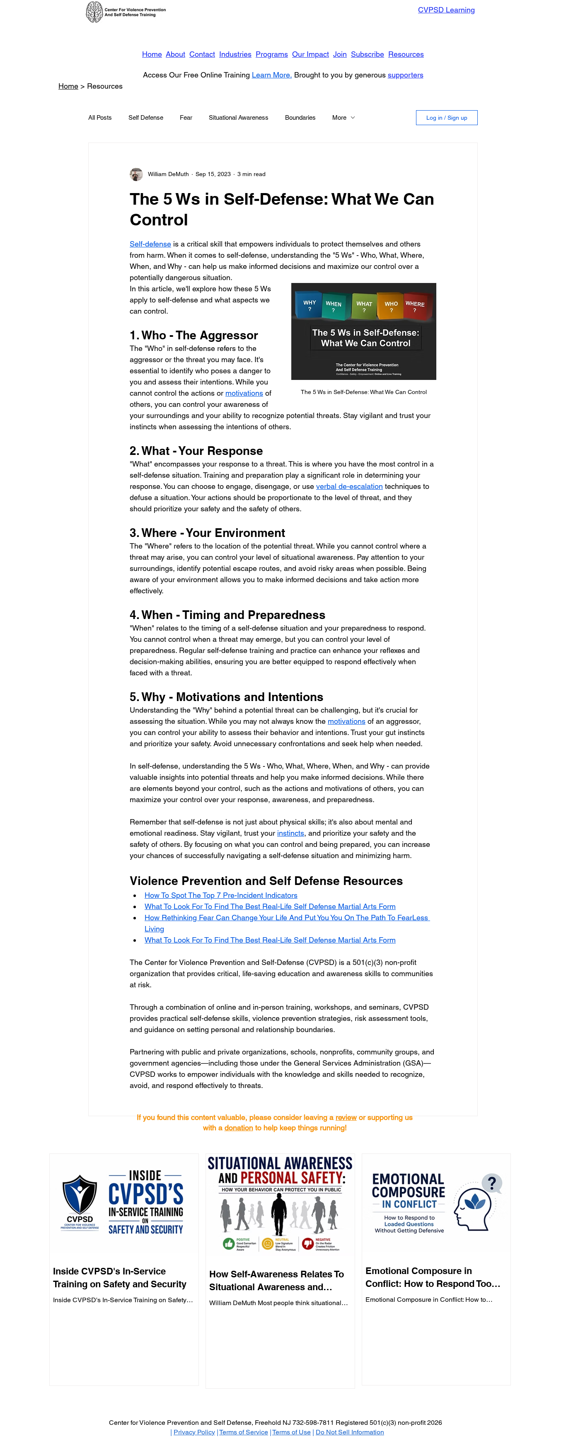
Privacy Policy (194, 1432)
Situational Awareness (238, 117)
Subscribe (367, 54)
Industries (235, 54)
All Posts (100, 117)
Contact (202, 54)
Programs (272, 54)
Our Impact (310, 54)
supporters (405, 74)
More (339, 117)
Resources (406, 54)
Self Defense (145, 117)
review (346, 1117)
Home (152, 54)
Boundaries (300, 117)
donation (239, 1127)
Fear (186, 117)
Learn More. (272, 74)
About (175, 54)
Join (340, 54)
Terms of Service (243, 1432)
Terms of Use (291, 1432)
